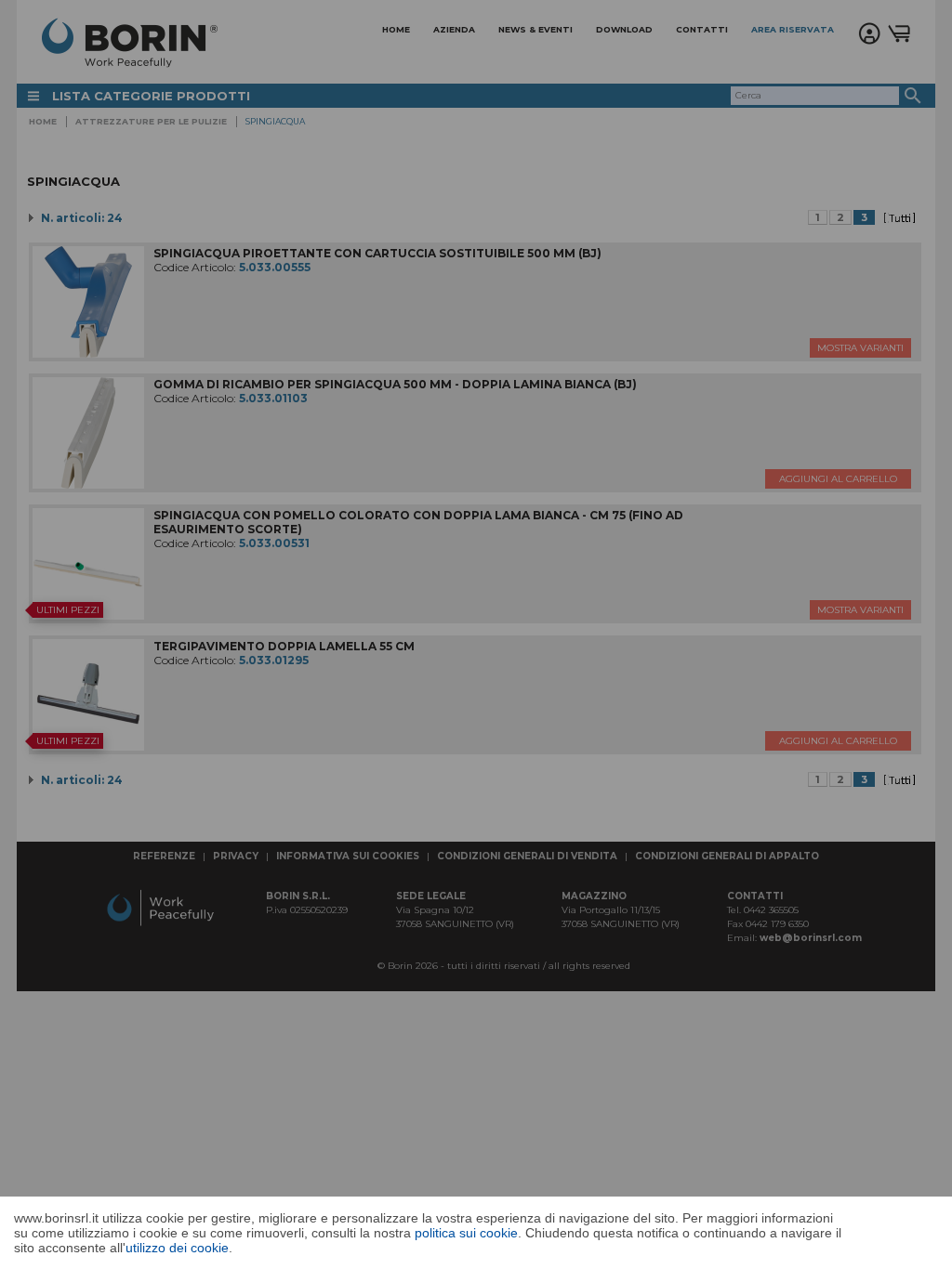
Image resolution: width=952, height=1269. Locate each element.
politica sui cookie (466, 1232)
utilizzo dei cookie (177, 1247)
